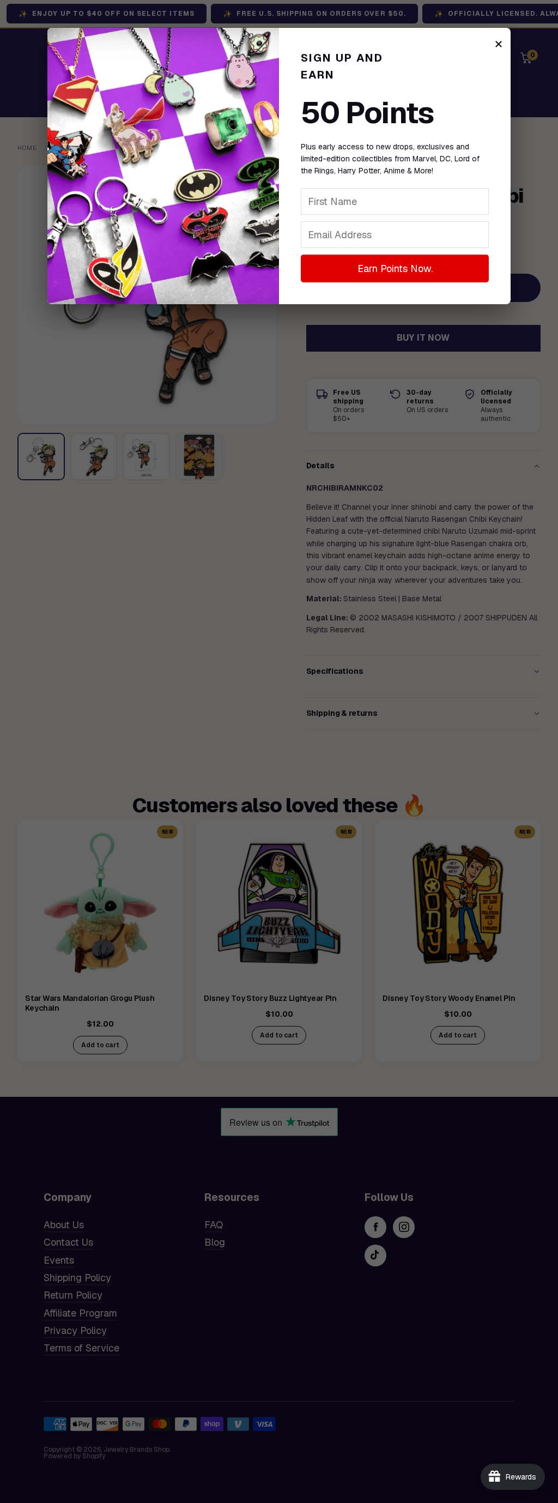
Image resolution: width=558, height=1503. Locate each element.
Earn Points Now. (395, 268)
